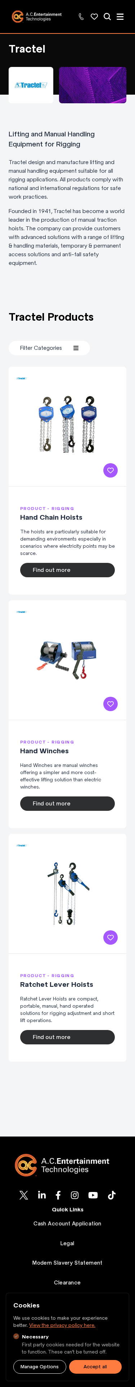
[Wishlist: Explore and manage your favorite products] (94, 16)
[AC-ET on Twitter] (24, 1195)
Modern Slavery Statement (67, 1263)
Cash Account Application (67, 1223)
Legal (67, 1243)
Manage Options (40, 1367)
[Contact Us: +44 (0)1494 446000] (81, 16)
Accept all (95, 1367)
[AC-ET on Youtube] (93, 1195)
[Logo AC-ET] (67, 1165)
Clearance (67, 1282)
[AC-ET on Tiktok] (111, 1195)
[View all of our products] (107, 16)
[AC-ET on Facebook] (58, 1195)
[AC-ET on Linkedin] (42, 1195)
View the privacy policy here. (62, 1325)
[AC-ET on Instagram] (74, 1195)
